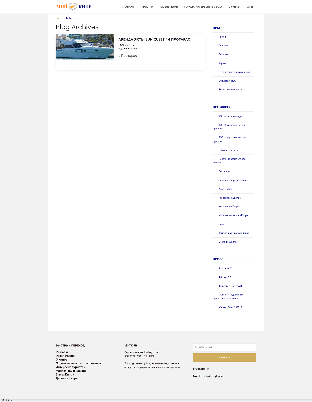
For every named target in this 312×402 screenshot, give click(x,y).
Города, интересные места (203, 6)
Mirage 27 (225, 277)
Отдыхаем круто (228, 81)
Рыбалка (223, 54)
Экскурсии (224, 171)
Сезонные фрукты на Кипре (233, 180)
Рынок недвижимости (230, 89)
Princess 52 (226, 268)
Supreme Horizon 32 (231, 286)
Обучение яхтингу (228, 150)
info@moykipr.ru (214, 376)
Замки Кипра (65, 374)
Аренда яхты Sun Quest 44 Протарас (154, 39)
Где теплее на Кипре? (230, 198)
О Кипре (234, 6)
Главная (128, 6)
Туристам (146, 6)
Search (225, 357)
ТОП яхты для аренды (230, 116)
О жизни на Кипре (228, 242)
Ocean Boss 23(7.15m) (232, 307)
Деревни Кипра (67, 378)
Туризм (222, 63)
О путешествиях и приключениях (79, 363)
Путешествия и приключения (234, 72)
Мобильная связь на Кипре (233, 215)
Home (59, 18)
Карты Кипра (225, 189)
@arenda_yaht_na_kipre (139, 355)
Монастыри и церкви (71, 371)
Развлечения (169, 6)
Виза (221, 224)
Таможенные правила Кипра (234, 233)
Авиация (223, 45)
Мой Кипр (7, 400)
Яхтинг (222, 37)
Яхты (249, 6)
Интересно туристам (71, 367)
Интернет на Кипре (229, 206)
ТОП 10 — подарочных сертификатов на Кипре (228, 296)
